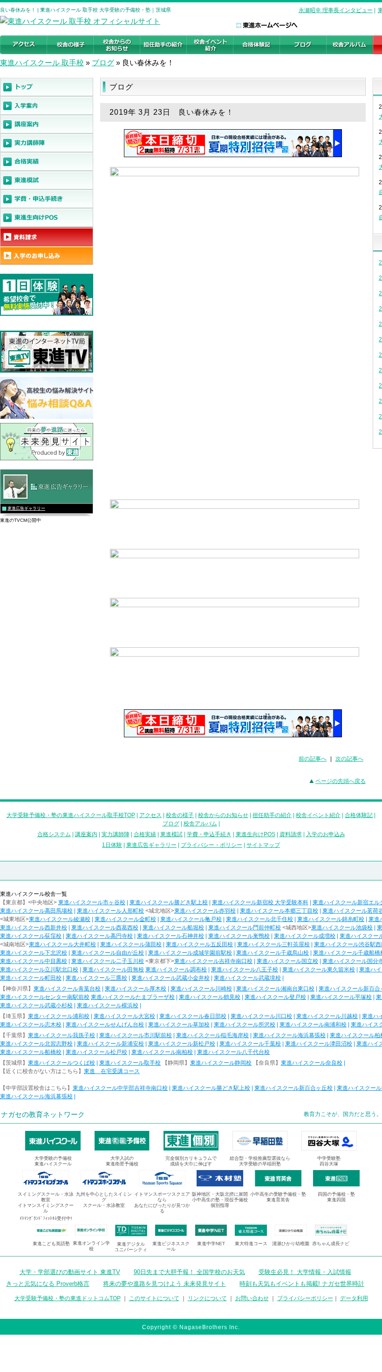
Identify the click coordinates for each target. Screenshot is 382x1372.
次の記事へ (349, 758)
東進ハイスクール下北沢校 (33, 952)
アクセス (150, 815)
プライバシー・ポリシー (211, 845)
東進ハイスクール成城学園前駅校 (190, 952)
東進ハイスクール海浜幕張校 (289, 1035)
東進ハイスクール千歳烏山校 (272, 952)
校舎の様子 (180, 815)
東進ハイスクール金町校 (125, 919)
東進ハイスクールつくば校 (61, 1063)
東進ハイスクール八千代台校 (233, 1052)
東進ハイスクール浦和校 (58, 1016)
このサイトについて (154, 1298)
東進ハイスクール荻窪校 (30, 936)
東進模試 (171, 834)
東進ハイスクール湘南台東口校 (275, 988)
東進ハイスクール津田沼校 (318, 1043)
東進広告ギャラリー (26, 508)
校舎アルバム (200, 823)
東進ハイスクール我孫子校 (61, 1035)
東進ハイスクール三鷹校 (96, 978)
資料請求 (291, 834)
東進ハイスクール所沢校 (244, 1024)
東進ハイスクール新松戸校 (181, 1043)
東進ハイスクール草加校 (179, 1024)
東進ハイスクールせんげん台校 (105, 1024)
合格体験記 (359, 815)
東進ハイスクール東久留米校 (318, 969)
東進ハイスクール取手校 (130, 1063)
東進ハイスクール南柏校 (162, 1052)
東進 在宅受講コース (112, 1071)
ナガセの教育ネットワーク (43, 1114)
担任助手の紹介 (272, 815)
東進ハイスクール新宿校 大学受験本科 (260, 902)
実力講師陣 (116, 834)
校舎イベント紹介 (318, 815)
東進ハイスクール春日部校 (192, 1016)
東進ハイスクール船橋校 (30, 1052)
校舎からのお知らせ (223, 815)
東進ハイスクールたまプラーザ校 (133, 997)
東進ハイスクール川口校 (261, 1016)
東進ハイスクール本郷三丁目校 (279, 911)
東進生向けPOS (255, 834)
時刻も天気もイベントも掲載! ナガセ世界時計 (301, 1283)
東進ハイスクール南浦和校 (313, 1024)
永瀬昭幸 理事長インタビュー (336, 10)
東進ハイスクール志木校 (30, 1024)
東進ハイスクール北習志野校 (36, 1043)
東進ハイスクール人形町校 (110, 911)
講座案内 (86, 834)
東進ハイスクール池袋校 (342, 927)
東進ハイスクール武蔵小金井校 (170, 978)
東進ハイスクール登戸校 (275, 997)
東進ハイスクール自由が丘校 (107, 952)
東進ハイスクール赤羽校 (205, 911)
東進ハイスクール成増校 (304, 936)
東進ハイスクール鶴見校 (209, 997)
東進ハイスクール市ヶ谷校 (91, 902)
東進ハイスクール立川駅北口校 (39, 969)
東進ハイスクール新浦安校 (110, 1043)
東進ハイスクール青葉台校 (67, 988)
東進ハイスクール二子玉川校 (107, 961)
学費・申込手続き (209, 834)
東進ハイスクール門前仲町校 (244, 927)
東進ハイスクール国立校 (287, 961)
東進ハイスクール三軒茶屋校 (273, 944)
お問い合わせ (252, 1298)
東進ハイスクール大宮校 (124, 1016)
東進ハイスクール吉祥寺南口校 (213, 961)
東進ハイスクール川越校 (327, 1016)
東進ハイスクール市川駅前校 (135, 1035)
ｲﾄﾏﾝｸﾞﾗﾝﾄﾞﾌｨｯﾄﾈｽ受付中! (46, 1218)
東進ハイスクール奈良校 (311, 1063)
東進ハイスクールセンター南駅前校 (44, 997)
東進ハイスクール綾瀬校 (59, 919)
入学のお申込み (325, 834)
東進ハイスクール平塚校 (341, 997)
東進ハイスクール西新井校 (33, 927)
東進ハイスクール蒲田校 (131, 944)
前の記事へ (313, 758)
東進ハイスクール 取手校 (42, 63)
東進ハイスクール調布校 (176, 969)
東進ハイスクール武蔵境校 (247, 978)
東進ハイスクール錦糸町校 (330, 919)
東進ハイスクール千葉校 (250, 1043)
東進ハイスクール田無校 (113, 969)
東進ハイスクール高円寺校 (99, 936)
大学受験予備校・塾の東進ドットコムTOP (67, 1298)
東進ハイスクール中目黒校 (33, 961)
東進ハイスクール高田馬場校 (36, 911)
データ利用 (354, 1298)
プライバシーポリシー (305, 1298)
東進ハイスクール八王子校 (244, 969)
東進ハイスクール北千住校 (259, 919)
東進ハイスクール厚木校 (135, 988)
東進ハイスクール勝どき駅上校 (169, 902)
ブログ (103, 63)
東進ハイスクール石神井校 (170, 936)
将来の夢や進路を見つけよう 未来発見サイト (164, 1283)
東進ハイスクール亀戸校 (191, 919)
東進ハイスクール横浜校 (107, 1005)
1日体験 (112, 845)
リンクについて (207, 1298)
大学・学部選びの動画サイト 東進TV (70, 1271)
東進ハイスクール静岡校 (221, 1063)
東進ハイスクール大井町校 (62, 944)
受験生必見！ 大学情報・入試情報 (305, 1271)
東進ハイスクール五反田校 (199, 944)
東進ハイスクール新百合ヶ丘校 (293, 1088)
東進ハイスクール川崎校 (201, 988)
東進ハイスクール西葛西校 (104, 927)
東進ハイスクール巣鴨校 (239, 936)
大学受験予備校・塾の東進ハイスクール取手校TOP (71, 815)
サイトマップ (263, 845)
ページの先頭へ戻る (340, 781)
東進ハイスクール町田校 (30, 978)
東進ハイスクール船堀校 (173, 927)
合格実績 (145, 834)
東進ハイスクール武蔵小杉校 (36, 1005)
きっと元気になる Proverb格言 (47, 1283)
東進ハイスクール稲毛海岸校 (212, 1035)
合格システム (54, 834)
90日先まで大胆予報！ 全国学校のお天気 (189, 1271)
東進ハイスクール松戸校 (96, 1052)
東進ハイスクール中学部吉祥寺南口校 (120, 1088)
